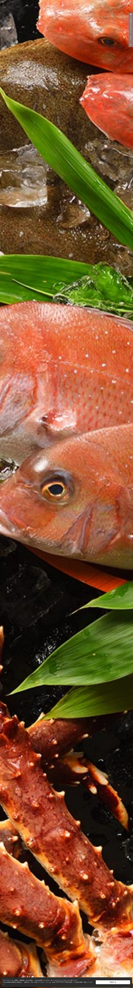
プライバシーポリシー (62, 980)
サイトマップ (108, 974)
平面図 (101, 974)
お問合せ (95, 974)
